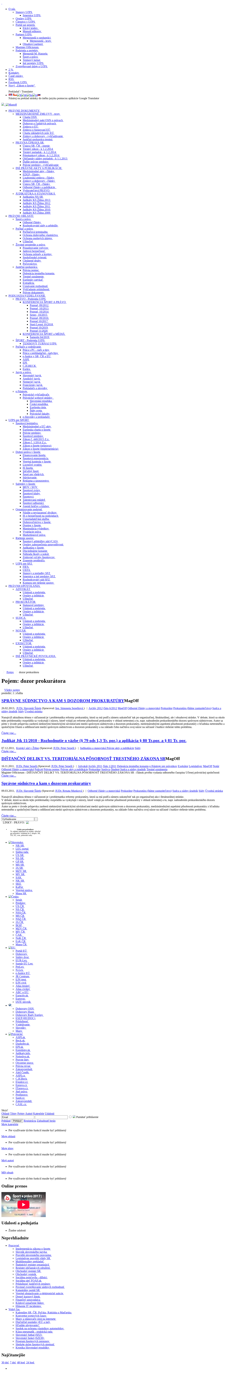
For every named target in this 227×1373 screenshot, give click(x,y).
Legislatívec (195, 766)
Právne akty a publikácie (120, 748)
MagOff (122, 708)
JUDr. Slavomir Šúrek (28, 790)
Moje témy (7, 1148)
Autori (28, 1113)
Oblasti (5, 1113)
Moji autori (7, 1160)
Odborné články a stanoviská (144, 708)
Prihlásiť (6, 1120)
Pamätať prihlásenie (87, 1117)
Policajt (39, 769)
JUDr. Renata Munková (69, 790)
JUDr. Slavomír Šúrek (28, 708)
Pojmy (10, 672)
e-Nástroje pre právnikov (163, 766)
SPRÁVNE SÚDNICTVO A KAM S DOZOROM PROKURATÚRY (62, 700)
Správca (105, 769)
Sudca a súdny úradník (133, 769)
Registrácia (30, 1120)
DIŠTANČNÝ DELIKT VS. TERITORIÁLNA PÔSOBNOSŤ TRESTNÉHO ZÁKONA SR (83, 758)
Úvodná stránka (33, 711)
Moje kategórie (9, 1124)
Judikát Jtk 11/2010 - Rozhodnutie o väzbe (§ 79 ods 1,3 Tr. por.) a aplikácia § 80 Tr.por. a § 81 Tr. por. (93, 740)
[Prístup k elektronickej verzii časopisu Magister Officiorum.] (11, 104)
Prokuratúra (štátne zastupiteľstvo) (192, 708)
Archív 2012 (95, 708)
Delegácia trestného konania (133, 766)
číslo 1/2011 (109, 766)
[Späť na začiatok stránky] (1, 2)
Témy (13, 1113)
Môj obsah (7, 1172)
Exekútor (183, 766)
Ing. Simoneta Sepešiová (69, 708)
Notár (216, 766)
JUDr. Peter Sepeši (64, 748)
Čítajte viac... (8, 733)
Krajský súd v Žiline (27, 748)
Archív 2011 (95, 766)
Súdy (21, 711)
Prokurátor (167, 708)
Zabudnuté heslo (46, 1120)
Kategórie (38, 1113)
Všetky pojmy (12, 689)
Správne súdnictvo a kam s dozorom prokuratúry (46, 783)
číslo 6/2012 (110, 708)
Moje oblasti (8, 1136)
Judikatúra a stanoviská (93, 748)
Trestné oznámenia (156, 769)
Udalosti (49, 1113)
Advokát (83, 766)
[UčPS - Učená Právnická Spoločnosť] (3, 104)
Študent (115, 769)
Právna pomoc (52, 769)
